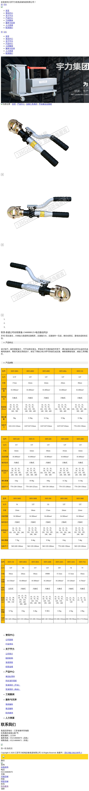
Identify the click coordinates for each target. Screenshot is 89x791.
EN (5, 4)
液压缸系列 (10, 676)
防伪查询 (9, 713)
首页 (7, 11)
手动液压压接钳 (45, 104)
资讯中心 (9, 13)
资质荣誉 (9, 662)
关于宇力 (9, 15)
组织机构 (9, 658)
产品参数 (9, 363)
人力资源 (9, 25)
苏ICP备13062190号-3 (73, 753)
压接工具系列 (31, 104)
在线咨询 (4, 767)
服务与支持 (10, 23)
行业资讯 (9, 644)
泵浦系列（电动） (13, 689)
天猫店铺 (4, 777)
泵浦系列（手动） (13, 685)
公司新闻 (9, 640)
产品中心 (9, 18)
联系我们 (9, 28)
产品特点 (9, 342)
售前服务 (9, 704)
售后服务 (9, 709)
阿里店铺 (4, 781)
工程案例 (9, 20)
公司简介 (9, 654)
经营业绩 (9, 667)
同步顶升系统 (11, 681)
